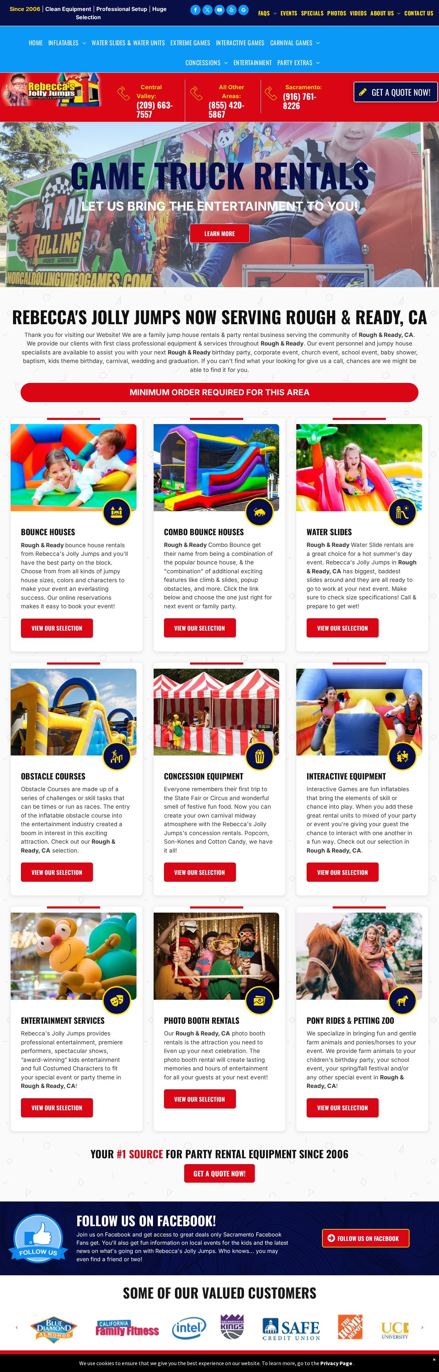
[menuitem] (269, 13)
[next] (422, 1327)
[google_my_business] (243, 11)
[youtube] (219, 11)
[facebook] (195, 11)
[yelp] (231, 11)
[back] (16, 1327)
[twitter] (207, 11)
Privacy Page (336, 1363)
